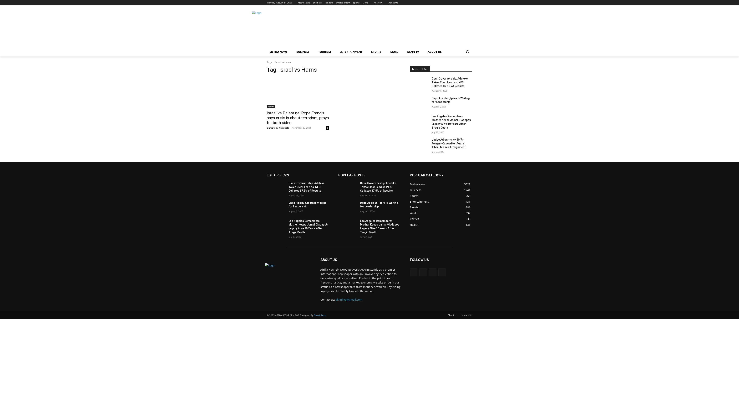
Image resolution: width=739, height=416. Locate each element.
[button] (467, 51)
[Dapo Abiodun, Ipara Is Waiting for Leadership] (419, 103)
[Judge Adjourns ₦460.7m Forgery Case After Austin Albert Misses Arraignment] (419, 144)
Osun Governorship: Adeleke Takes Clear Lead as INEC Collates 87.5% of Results (450, 82)
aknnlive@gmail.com (349, 299)
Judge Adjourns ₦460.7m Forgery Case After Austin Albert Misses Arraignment (449, 143)
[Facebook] (448, 3)
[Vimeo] (464, 3)
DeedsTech (320, 315)
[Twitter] (459, 3)
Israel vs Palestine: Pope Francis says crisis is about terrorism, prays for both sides (298, 118)
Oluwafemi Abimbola (278, 127)
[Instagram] (454, 3)
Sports (271, 106)
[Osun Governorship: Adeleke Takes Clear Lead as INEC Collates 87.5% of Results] (419, 83)
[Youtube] (470, 3)
